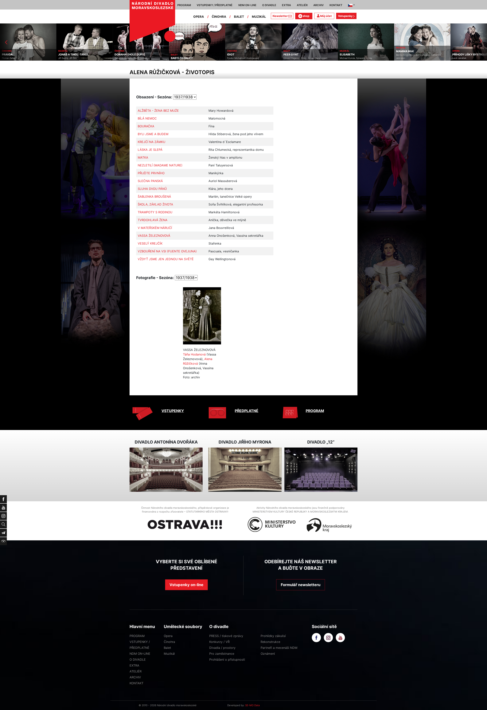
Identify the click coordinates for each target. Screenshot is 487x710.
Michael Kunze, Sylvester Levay (299, 58)
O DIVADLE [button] (269, 5)
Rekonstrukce (270, 642)
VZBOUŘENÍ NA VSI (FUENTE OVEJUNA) (167, 251)
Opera (168, 636)
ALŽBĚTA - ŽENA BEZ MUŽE (158, 110)
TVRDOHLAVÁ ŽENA (152, 220)
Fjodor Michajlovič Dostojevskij (187, 58)
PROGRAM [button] (184, 5)
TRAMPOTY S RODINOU (155, 212)
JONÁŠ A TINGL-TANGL (17, 54)
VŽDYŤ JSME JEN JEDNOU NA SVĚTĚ (166, 259)
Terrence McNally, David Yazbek (74, 58)
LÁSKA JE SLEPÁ (150, 150)
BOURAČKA (146, 126)
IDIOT (174, 54)
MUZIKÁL (259, 16)
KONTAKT (136, 683)
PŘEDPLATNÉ (246, 411)
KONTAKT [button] (335, 5)
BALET (239, 16)
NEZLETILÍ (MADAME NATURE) (160, 165)
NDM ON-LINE (140, 653)
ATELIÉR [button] (302, 5)
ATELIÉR (136, 671)
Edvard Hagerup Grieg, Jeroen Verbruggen (249, 58)
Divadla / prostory (222, 648)
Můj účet (326, 16)
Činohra (169, 642)
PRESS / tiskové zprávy (226, 636)
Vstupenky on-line (186, 584)
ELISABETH (290, 54)
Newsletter (280, 16)
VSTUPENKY (173, 411)
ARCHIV (135, 677)
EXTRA (134, 665)
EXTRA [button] (286, 5)
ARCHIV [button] (318, 5)
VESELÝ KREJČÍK (150, 243)
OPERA (198, 16)
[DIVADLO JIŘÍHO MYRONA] (244, 470)
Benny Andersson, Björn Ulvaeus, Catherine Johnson (362, 56)
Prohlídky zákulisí (273, 636)
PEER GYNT (234, 54)
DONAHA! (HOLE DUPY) (73, 54)
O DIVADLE (138, 659)
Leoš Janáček (403, 58)
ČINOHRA (219, 16)
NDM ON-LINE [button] (247, 5)
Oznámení (268, 653)
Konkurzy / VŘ (219, 642)
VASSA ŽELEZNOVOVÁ (154, 235)
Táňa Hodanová (194, 354)
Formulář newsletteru (300, 584)
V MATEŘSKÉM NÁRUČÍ (155, 228)
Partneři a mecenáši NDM (279, 648)
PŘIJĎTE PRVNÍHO (151, 173)
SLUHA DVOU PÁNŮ (152, 189)
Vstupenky (345, 16)
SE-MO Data (252, 705)
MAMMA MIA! (349, 51)
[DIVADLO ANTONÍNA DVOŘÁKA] (166, 470)
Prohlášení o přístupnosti (227, 659)
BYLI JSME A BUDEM (153, 134)
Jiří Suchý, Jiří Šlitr (11, 58)
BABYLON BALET (125, 58)
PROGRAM (315, 411)
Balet (167, 648)
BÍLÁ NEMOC (147, 118)
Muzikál (169, 653)
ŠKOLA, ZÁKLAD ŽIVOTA (155, 204)
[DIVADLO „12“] (320, 470)
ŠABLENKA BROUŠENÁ (154, 196)
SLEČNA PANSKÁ (150, 181)
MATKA (143, 157)
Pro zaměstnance (221, 653)
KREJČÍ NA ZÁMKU (151, 142)
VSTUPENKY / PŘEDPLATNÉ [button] (214, 5)
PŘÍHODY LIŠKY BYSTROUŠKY (415, 54)
